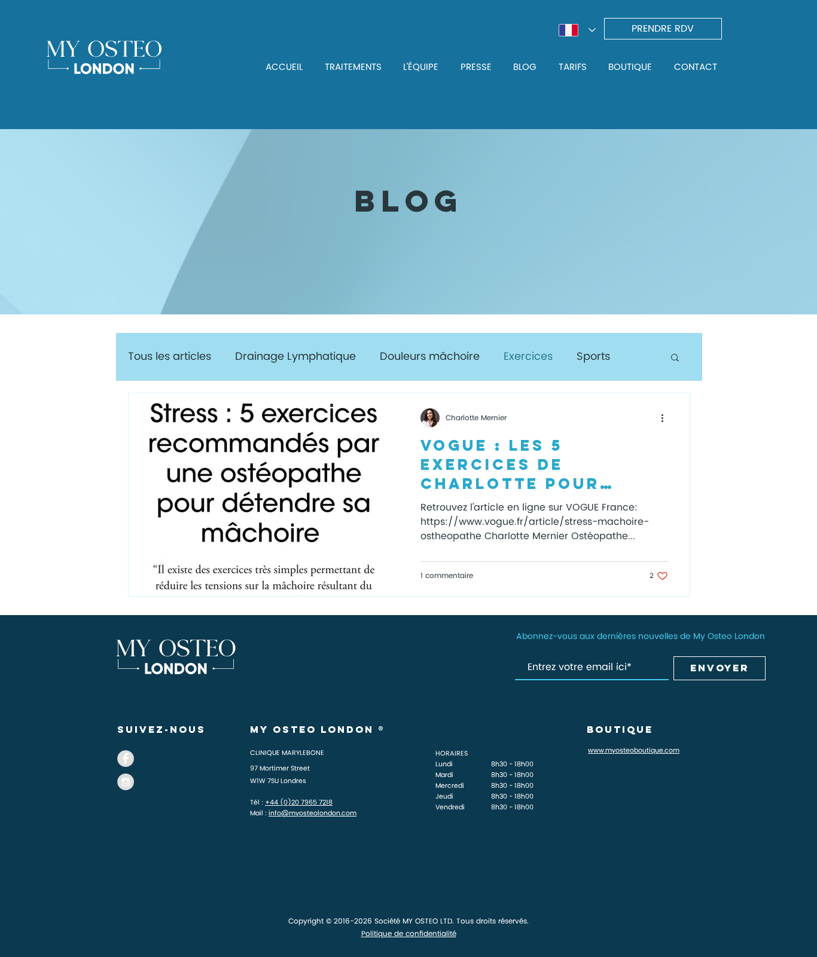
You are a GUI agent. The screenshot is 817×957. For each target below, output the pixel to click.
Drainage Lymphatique (295, 356)
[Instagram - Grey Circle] (125, 781)
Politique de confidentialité (408, 934)
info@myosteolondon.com (312, 813)
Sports (593, 356)
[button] (675, 358)
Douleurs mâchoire (430, 356)
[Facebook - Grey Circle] (125, 758)
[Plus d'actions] (666, 418)
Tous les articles (169, 356)
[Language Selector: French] (577, 30)
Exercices (528, 356)
